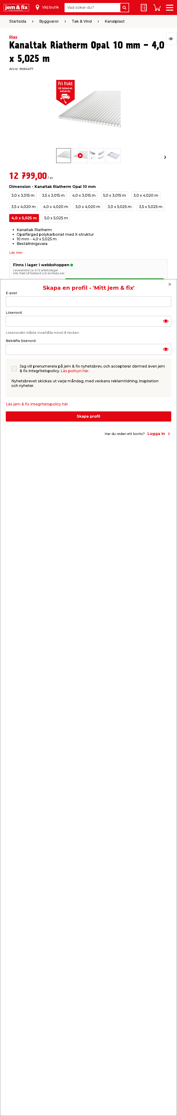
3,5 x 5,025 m (150, 207)
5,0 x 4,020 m (88, 207)
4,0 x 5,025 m (24, 218)
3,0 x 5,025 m (120, 207)
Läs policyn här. (75, 371)
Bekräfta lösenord (20, 341)
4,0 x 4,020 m (55, 207)
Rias (13, 37)
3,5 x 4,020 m (23, 207)
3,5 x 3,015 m (53, 195)
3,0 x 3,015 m (23, 195)
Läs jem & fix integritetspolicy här (37, 404)
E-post (11, 293)
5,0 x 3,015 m (114, 195)
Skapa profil (88, 416)
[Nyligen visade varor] (171, 38)
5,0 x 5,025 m (56, 218)
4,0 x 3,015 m (84, 195)
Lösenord (14, 313)
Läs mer (16, 252)
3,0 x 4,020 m (145, 195)
